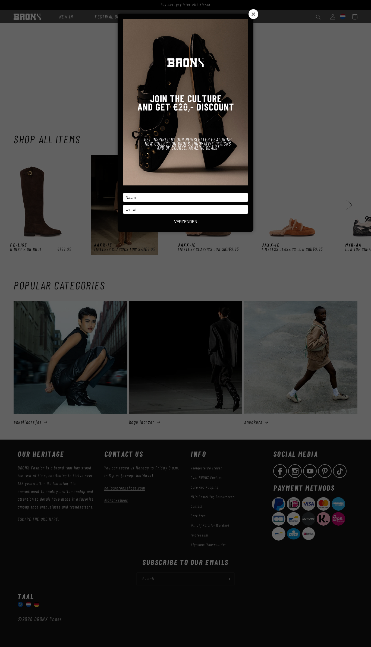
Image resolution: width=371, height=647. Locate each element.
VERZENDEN (185, 221)
